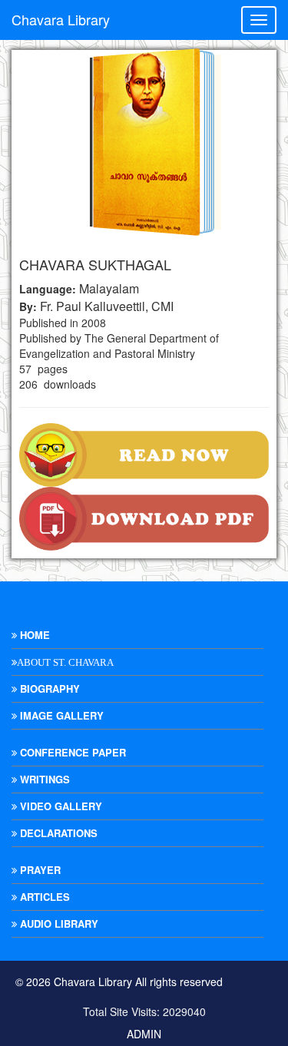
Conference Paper (71, 752)
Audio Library (57, 923)
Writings (43, 779)
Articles (43, 896)
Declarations (57, 833)
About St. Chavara (65, 662)
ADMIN (144, 1033)
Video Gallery (59, 806)
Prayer (39, 869)
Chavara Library (61, 19)
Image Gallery (60, 715)
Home (33, 634)
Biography (48, 688)
